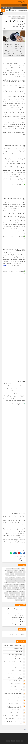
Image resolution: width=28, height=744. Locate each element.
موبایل (13, 18)
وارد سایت (13, 634)
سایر (9, 16)
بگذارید (12, 574)
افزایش (16, 570)
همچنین (22, 600)
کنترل (9, 588)
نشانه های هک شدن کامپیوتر (18, 617)
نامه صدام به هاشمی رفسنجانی (16, 665)
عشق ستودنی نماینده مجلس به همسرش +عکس (14, 690)
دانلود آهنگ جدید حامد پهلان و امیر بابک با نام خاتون (13, 722)
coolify (23, 568)
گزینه (5, 589)
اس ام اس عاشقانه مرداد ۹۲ (17, 671)
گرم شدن (10, 589)
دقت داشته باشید (17, 581)
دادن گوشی (12, 577)
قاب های (6, 586)
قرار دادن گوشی (16, 588)
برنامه (23, 574)
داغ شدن (11, 579)
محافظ (23, 593)
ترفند (14, 16)
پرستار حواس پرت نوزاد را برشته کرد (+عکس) (13, 718)
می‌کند (15, 598)
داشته (23, 579)
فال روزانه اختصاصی (18, 648)
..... (25, 737)
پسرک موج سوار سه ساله (17, 697)
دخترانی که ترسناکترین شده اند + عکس (14, 674)
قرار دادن (22, 588)
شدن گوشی (8, 584)
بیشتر (23, 575)
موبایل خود (22, 596)
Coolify (4, 266)
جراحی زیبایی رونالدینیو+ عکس (16, 686)
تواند (23, 577)
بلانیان (16, 556)
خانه (23, 16)
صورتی (16, 586)
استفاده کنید (22, 570)
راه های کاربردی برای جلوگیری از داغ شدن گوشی (15, 21)
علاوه (11, 586)
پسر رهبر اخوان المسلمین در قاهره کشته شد (13, 703)
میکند (20, 598)
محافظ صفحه (16, 593)
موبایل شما (15, 596)
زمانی (23, 582)
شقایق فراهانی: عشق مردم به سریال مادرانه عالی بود (13, 661)
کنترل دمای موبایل (17, 589)
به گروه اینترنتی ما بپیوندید (17, 709)
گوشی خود (15, 591)
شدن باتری (22, 584)
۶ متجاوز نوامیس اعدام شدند (16, 658)
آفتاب (18, 568)
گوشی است (22, 591)
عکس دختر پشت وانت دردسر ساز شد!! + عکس (13, 700)
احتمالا (13, 568)
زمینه (19, 582)
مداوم (11, 593)
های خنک (10, 598)
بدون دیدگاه (20, 560)
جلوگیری (18, 577)
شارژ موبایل (7, 582)
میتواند (9, 596)
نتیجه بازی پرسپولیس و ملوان (16, 683)
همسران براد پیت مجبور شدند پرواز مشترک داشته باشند (13, 677)
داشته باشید (17, 579)
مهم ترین (12, 595)
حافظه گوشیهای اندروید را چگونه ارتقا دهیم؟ (15, 624)
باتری (20, 572)
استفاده (8, 568)
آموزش (18, 16)
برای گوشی (10, 572)
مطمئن (23, 595)
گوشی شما (9, 591)
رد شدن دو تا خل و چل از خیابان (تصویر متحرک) (12, 715)
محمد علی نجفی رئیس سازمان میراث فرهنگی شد (13, 694)
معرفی (18, 595)
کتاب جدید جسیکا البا (18, 668)
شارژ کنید (13, 582)
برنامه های (18, 574)
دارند (6, 577)
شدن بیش (15, 584)
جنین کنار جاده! (19, 651)
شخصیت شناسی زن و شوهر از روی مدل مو (13, 712)
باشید (16, 572)
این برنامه (10, 570)
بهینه (7, 574)
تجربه (19, 575)
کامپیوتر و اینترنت (20, 18)
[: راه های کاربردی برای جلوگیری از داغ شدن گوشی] (4, 29)
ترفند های (9, 575)
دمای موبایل (9, 581)
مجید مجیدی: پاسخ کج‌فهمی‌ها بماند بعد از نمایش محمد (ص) (14, 655)
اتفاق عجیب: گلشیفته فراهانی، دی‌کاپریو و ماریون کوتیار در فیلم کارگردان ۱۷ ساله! (14, 706)
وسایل (17, 600)
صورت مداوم (22, 586)
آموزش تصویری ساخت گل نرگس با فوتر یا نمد (13, 645)
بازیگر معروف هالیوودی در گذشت (15, 680)
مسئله (6, 593)
